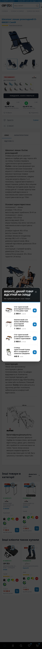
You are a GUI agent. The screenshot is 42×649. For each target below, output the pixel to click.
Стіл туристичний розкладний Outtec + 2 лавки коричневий (22, 337)
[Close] (36, 292)
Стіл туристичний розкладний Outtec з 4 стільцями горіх (22, 309)
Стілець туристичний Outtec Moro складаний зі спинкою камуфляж (22, 351)
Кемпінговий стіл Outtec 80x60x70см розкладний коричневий (21, 323)
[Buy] (35, 310)
